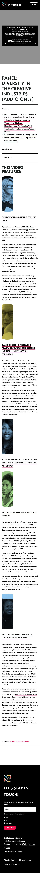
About (6, 860)
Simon (32, 844)
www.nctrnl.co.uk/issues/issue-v (26, 694)
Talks (27, 741)
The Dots (30, 227)
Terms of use (16, 864)
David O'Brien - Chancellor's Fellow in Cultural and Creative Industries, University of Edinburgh (19, 120)
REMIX (24, 844)
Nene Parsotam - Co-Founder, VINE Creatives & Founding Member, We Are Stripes (19, 129)
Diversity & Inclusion (17, 741)
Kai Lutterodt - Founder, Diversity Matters (20, 134)
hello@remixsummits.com (14, 841)
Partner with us (17, 860)
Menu (33, 5)
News (28, 860)
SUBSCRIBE (10, 828)
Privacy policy (7, 864)
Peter (8, 847)
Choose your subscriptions (14, 814)
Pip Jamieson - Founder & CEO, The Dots (20, 114)
